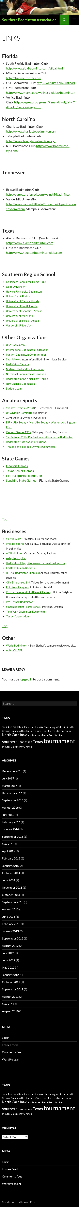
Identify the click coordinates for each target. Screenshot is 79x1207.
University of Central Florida (22, 301)
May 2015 (8, 844)
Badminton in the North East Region (27, 378)
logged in (26, 679)
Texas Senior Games (20, 471)
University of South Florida (21, 306)
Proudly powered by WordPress (19, 1202)
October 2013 (11, 894)
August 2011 (10, 996)
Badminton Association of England (26, 441)
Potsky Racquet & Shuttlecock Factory (28, 592)
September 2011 (12, 989)
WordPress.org (11, 1059)
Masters (60, 731)
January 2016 (10, 829)
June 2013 (8, 916)
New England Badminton (20, 383)
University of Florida (18, 296)
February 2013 (11, 924)
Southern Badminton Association (29, 20)
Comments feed (12, 1052)
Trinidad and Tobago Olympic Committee (31, 446)
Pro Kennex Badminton (19, 602)
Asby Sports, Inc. (16, 558)
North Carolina (13, 735)
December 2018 (12, 771)
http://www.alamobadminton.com (29, 243)
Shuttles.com (13, 538)
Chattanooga (50, 727)
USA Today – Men (23, 422)
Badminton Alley (16, 563)
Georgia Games (17, 466)
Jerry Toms (35, 731)
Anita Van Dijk (14, 650)
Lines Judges (48, 731)
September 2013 (12, 902)
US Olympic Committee (20, 412)
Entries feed (10, 1045)
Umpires (15, 746)
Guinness (16, 731)
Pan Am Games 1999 (18, 432)
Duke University (15, 286)
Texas (38, 741)
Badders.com (14, 388)
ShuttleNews (13, 359)
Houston (25, 731)
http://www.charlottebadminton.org (31, 131)
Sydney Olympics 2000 (20, 408)
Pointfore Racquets (17, 587)
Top (4, 519)
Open (28, 735)
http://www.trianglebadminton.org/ (31, 141)
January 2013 (10, 931)
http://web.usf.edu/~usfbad (56, 83)
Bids (19, 727)
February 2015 (11, 858)
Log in (6, 1037)
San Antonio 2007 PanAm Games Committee (33, 437)
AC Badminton (14, 553)
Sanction (58, 735)
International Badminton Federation (27, 349)
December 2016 (12, 793)
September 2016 (12, 800)
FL (65, 727)
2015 (4, 727)
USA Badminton (15, 345)
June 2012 (8, 960)
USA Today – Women (47, 422)
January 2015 (10, 865)
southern (9, 741)
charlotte (38, 727)
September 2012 (12, 938)
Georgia (6, 731)
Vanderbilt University (18, 325)
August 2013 (10, 909)
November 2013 (12, 887)
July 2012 (8, 953)
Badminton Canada (17, 364)
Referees (37, 735)
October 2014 (11, 873)
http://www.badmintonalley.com (46, 563)
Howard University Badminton (24, 291)
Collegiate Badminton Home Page (26, 281)
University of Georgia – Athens (24, 311)
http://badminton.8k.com (23, 78)
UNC (22, 746)
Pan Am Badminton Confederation (26, 354)
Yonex (29, 746)
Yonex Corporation (17, 616)
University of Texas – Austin (22, 320)
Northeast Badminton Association (26, 374)
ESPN (9, 422)
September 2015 (12, 836)
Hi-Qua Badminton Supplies (22, 572)
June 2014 (8, 880)
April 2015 (8, 851)
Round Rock (48, 735)
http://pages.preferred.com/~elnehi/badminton (38, 194)
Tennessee (25, 742)
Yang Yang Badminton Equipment (25, 611)
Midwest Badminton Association (25, 369)
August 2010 (10, 1011)
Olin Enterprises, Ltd (18, 582)
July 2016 (8, 814)
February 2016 (11, 822)
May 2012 (8, 967)
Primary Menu (74, 20)
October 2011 (11, 982)
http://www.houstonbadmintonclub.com (34, 252)
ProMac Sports (15, 543)
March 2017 (9, 785)
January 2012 (10, 974)
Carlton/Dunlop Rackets (20, 568)
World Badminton (17, 645)
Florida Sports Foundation (24, 475)
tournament (59, 740)
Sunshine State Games (21, 480)
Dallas (60, 727)
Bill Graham (27, 727)
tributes (6, 746)
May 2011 (8, 1004)
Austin (11, 727)
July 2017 (8, 778)
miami (68, 731)
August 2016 (10, 807)
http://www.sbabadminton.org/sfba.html (34, 68)
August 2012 (10, 945)
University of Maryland (19, 315)
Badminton (66, 437)
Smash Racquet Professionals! (24, 606)
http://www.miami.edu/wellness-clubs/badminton (40, 92)
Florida (70, 727)
